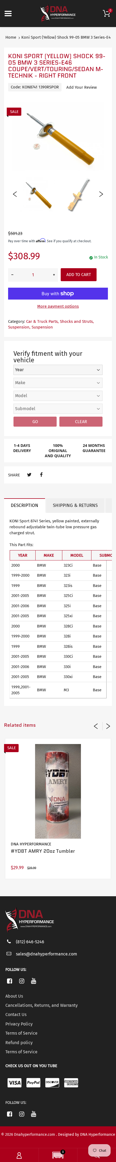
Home (10, 37)
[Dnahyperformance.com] (58, 13)
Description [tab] (24, 505)
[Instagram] (22, 981)
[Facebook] (41, 474)
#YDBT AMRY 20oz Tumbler (43, 851)
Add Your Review (81, 87)
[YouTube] (34, 981)
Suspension (42, 327)
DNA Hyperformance (31, 844)
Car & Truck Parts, (42, 321)
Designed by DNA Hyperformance (86, 1134)
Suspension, (19, 327)
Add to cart (78, 274)
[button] (57, 1156)
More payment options (58, 306)
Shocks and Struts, (77, 321)
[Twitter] (29, 474)
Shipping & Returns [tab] (75, 505)
